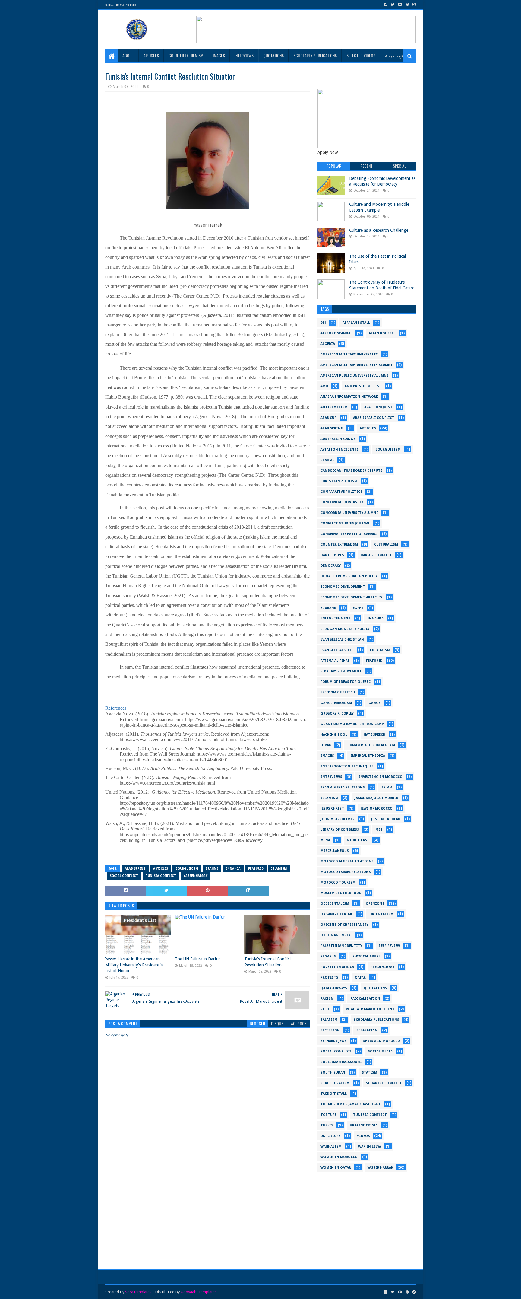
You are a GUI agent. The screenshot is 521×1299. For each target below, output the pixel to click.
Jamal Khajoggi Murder (376, 798)
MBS (379, 830)
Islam (386, 787)
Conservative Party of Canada (348, 534)
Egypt (358, 608)
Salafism (328, 1020)
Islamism (279, 868)
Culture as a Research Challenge (378, 230)
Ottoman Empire (336, 935)
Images (219, 55)
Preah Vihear (382, 967)
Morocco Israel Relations (345, 872)
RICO (324, 1009)
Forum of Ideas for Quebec (345, 682)
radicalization (365, 999)
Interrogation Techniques (347, 766)
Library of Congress (339, 830)
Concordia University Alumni (349, 513)
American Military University (349, 354)
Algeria (327, 344)
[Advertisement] (366, 1217)
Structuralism (334, 1083)
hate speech (374, 735)
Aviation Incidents (339, 449)
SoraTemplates (138, 1292)
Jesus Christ (332, 808)
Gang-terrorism (336, 703)
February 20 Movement (341, 671)
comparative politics (341, 492)
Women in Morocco (339, 1157)
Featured (256, 868)
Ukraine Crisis (364, 1125)
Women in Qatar (335, 1168)
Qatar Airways (333, 988)
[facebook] (385, 4)
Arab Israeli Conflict (373, 418)
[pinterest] (407, 4)
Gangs (374, 703)
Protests (329, 977)
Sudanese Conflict (384, 1083)
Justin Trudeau (385, 819)
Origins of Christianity (344, 925)
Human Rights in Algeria (371, 745)
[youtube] (400, 4)
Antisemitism (334, 407)
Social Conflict (124, 875)
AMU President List (363, 386)
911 (323, 323)
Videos (363, 1136)
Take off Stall (333, 1094)
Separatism (367, 1030)
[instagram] (413, 4)
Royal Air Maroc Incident (370, 1009)
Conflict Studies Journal (345, 523)
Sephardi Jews (333, 1041)
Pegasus (328, 956)
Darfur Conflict (376, 555)
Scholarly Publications (376, 1020)
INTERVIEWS (244, 55)
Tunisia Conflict (161, 875)
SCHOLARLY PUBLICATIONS (315, 55)
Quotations (375, 988)
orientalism (381, 914)
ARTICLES (151, 55)
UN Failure (330, 1136)
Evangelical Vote (336, 650)
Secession (330, 1030)
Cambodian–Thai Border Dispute (351, 471)
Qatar (360, 977)
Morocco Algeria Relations (347, 861)
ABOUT (128, 55)
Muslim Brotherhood (341, 893)
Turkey (326, 1125)
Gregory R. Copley (337, 713)
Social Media (380, 1051)
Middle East (358, 840)
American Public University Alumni (354, 375)
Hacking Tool (333, 735)
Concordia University (341, 502)
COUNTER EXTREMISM (186, 55)
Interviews (331, 777)
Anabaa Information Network (349, 397)
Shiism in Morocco (381, 1041)
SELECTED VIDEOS (360, 55)
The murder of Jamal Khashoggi (350, 1104)
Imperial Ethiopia (367, 756)
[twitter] (393, 4)
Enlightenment (335, 618)
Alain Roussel (382, 333)
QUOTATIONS (273, 55)
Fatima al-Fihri (334, 661)
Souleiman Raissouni (341, 1062)
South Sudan (332, 1073)
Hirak (325, 745)
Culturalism (386, 544)
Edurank (328, 608)
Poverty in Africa (337, 967)
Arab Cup (328, 418)
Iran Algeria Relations (342, 787)
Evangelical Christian (342, 640)
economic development (342, 587)
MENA (325, 840)
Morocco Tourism (337, 882)
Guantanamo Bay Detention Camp (352, 724)
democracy (330, 566)
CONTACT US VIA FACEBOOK (120, 4)
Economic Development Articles (351, 597)
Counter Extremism (339, 544)
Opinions (375, 904)
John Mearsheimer (337, 819)
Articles (160, 868)
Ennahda (233, 868)
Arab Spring (135, 868)
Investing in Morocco (380, 777)
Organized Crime (336, 914)
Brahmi (212, 868)
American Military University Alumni (356, 365)
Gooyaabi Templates (198, 1292)
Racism (327, 999)
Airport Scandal (336, 333)
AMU (324, 386)
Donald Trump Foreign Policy (348, 576)
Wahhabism (331, 1146)
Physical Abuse (366, 956)
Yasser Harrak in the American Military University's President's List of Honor (134, 965)
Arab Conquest (378, 407)
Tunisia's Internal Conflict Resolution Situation (267, 962)
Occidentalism (334, 904)
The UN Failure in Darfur (197, 959)
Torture (328, 1115)
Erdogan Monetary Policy (345, 629)
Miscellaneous (334, 851)
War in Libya (369, 1146)
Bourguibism (186, 868)
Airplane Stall (356, 323)
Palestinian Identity (341, 946)
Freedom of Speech (337, 692)
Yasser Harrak (195, 875)
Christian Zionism (338, 481)
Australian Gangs (337, 439)
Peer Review (389, 946)
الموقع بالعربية (397, 55)
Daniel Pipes (332, 555)
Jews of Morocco (377, 808)
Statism (369, 1073)
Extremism (380, 650)
